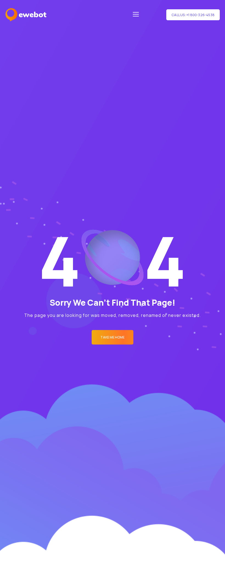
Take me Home (112, 337)
